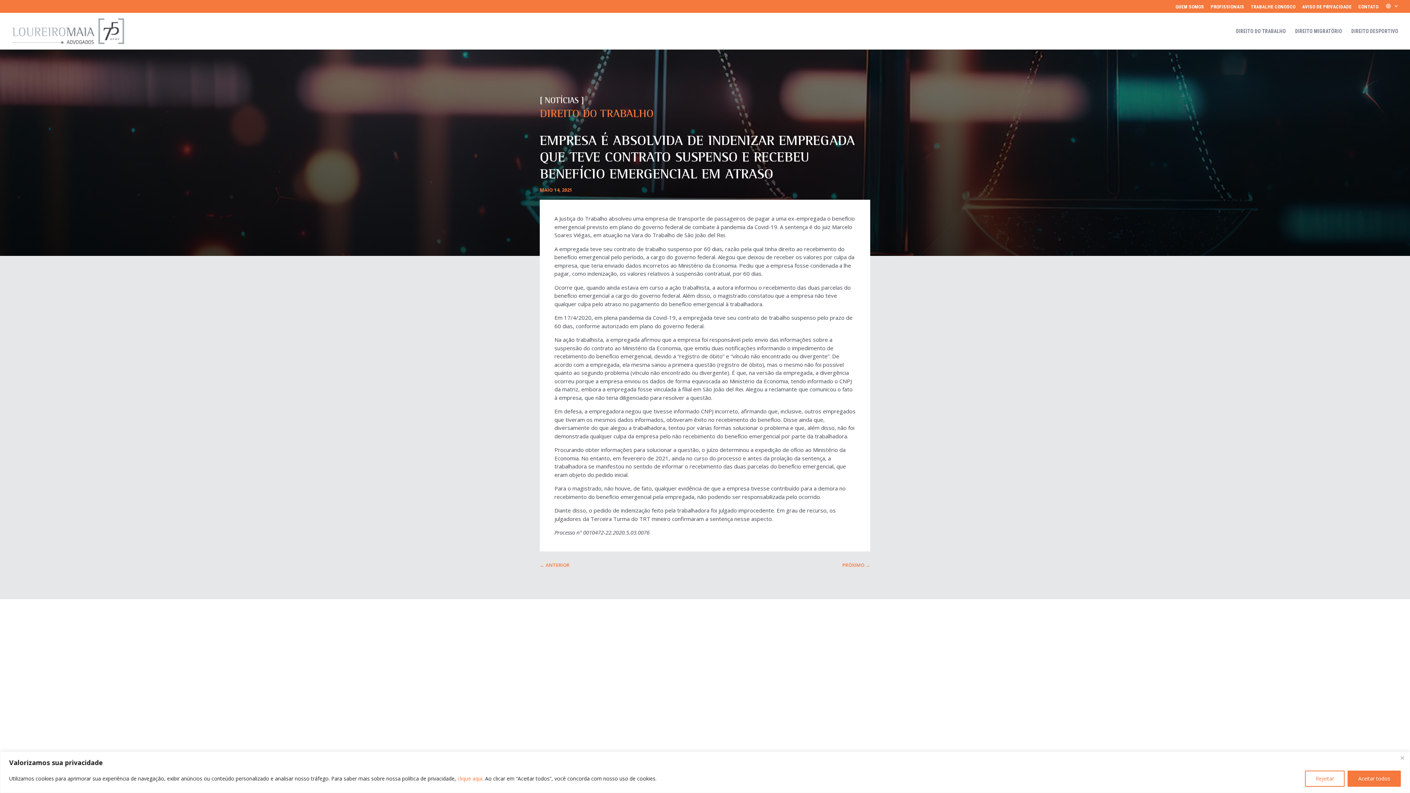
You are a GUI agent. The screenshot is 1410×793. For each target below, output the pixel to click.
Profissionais (1227, 7)
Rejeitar (1325, 778)
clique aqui (470, 778)
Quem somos (1189, 7)
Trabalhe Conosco (1273, 7)
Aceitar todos (1374, 778)
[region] (705, 772)
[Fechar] (1402, 757)
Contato (1368, 7)
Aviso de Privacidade (1327, 7)
